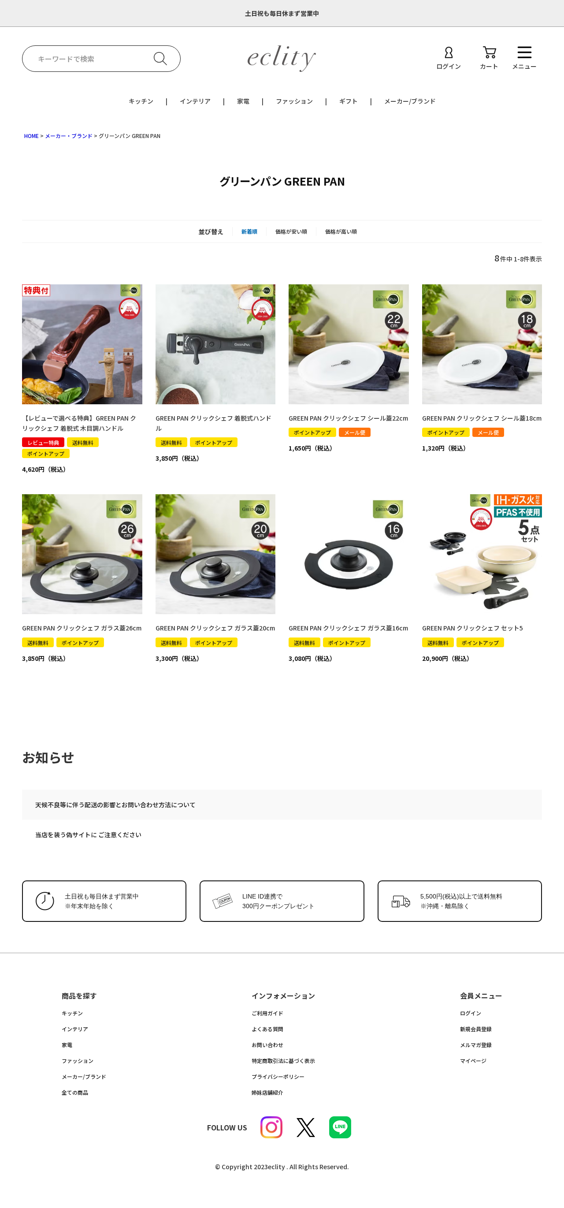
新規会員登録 (476, 1029)
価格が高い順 (341, 231)
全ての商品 (75, 1092)
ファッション (294, 101)
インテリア (195, 101)
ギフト (348, 101)
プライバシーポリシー (278, 1076)
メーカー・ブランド (69, 135)
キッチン (141, 101)
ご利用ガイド (267, 1013)
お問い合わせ (267, 1044)
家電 (243, 101)
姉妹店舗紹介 (267, 1092)
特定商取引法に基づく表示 (283, 1060)
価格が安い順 (291, 231)
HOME (31, 135)
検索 (160, 58)
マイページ (473, 1060)
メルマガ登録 (476, 1044)
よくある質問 (267, 1029)
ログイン (470, 1013)
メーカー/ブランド (410, 101)
